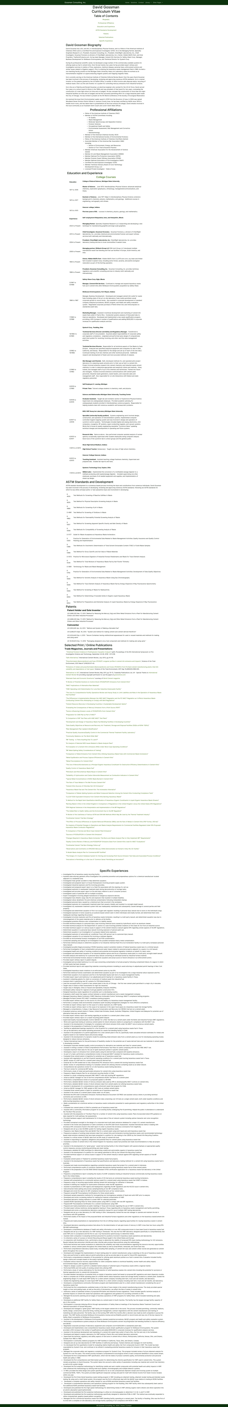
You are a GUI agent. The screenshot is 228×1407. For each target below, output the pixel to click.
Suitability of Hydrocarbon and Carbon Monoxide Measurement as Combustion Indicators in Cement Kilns (102, 775)
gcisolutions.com (120, 675)
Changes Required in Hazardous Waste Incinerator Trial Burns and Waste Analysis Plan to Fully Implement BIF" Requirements (108, 838)
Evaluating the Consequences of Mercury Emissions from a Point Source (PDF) (93, 707)
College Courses (106, 177)
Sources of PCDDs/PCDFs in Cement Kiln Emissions (83, 834)
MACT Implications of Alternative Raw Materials (82, 685)
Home (127, 2)
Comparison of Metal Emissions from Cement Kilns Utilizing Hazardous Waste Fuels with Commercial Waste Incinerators (107, 754)
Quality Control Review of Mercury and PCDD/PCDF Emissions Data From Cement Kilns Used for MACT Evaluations (105, 842)
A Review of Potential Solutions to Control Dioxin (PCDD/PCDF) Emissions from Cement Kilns (98, 682)
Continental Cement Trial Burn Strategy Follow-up (83, 845)
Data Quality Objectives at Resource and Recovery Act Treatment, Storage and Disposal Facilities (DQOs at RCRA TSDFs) (107, 725)
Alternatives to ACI (72, 673)
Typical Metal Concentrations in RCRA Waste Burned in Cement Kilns (89, 779)
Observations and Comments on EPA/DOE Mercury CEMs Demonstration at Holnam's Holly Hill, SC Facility (102, 849)
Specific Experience (106, 41)
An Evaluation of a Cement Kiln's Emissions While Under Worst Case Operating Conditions (96, 747)
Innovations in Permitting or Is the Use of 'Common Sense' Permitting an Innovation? (94, 859)
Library (147, 2)
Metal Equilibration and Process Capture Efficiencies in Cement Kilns (89, 757)
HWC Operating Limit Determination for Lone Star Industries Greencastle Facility (93, 689)
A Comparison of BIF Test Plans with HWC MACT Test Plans (86, 718)
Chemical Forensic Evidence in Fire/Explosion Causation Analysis (89, 652)
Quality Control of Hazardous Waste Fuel (80, 768)
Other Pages (157, 2)
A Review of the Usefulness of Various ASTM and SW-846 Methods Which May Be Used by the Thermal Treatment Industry (107, 814)
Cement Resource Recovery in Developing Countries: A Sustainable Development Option (96, 704)
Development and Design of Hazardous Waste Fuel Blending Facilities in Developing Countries (98, 722)
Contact (141, 2)
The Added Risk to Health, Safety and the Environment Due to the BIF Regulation (93, 811)
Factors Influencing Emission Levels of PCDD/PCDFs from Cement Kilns (90, 711)
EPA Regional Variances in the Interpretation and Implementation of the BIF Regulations (95, 807)
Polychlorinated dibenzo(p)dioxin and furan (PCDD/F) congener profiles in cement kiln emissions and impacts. (103, 661)
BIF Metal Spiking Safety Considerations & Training (83, 750)
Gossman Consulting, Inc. (75, 2)
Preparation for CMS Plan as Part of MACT (80, 715)
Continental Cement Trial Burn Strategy (79, 818)
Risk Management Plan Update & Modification (81, 729)
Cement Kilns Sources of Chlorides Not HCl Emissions (84, 786)
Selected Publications (106, 37)
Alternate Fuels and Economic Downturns (80, 678)
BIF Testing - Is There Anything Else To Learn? (81, 740)
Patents (106, 34)
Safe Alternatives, (72, 658)
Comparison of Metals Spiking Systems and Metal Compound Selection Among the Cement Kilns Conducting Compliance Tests (109, 793)
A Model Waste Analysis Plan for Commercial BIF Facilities (85, 852)
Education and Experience (106, 26)
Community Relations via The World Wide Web (82, 736)
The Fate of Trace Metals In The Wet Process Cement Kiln (85, 782)
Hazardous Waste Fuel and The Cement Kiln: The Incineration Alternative (90, 789)
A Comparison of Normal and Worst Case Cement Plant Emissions (88, 831)
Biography (106, 19)
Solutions (134, 2)
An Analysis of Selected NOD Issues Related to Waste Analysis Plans (89, 743)
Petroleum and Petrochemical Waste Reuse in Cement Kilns (86, 772)
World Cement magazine (111, 678)
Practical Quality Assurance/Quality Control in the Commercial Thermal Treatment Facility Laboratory (100, 732)
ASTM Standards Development (106, 30)
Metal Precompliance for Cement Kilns (79, 761)
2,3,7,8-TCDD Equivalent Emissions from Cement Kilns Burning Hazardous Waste (93, 797)
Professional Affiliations (106, 23)
